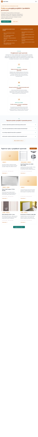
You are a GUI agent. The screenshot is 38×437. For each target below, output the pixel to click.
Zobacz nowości (32, 148)
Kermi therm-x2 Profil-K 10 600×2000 (28, 214)
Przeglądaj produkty (5, 21)
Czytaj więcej (4, 173)
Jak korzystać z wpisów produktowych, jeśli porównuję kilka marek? (14, 136)
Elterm (4, 212)
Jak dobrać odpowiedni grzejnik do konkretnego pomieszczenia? (14, 124)
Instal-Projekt (23, 162)
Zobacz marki (15, 21)
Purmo (8, 187)
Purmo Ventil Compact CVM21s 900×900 (8, 190)
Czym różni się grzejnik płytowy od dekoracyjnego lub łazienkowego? (14, 128)
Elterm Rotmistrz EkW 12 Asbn (8, 214)
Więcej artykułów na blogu (18, 140)
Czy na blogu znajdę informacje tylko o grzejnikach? (11, 132)
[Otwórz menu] (36, 1)
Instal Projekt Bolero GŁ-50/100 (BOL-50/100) (27, 164)
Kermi (22, 212)
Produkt (4, 162)
